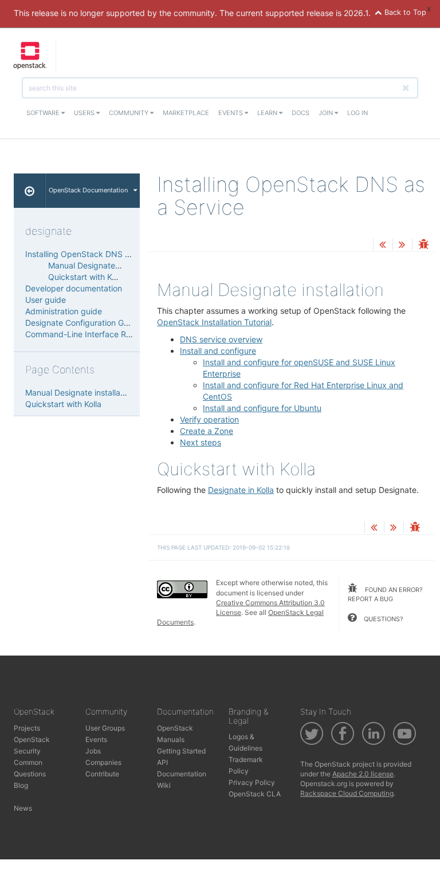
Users (85, 113)
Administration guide (63, 311)
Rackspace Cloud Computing (347, 793)
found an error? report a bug (385, 594)
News (23, 808)
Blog (21, 785)
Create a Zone (206, 431)
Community (129, 113)
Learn (268, 113)
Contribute (102, 773)
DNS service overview (221, 339)
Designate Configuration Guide (82, 322)
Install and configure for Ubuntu (262, 408)
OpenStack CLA (255, 794)
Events (231, 113)
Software (43, 113)
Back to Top (404, 12)
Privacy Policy (252, 782)
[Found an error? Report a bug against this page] (423, 245)
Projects (27, 728)
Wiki (164, 785)
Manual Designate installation (102, 265)
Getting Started (181, 751)
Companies (103, 762)
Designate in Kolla (241, 490)
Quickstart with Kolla (86, 277)
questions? (382, 619)
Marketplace (186, 113)
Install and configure (218, 351)
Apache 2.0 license (363, 773)
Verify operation (209, 419)
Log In (357, 113)
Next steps (200, 442)
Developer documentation (73, 288)
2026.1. (357, 13)
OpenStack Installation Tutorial (214, 322)
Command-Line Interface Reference (92, 334)
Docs (300, 113)
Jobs (93, 751)
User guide (45, 300)
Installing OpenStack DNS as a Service (98, 254)
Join (327, 113)
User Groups (105, 728)
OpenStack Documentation (88, 190)
